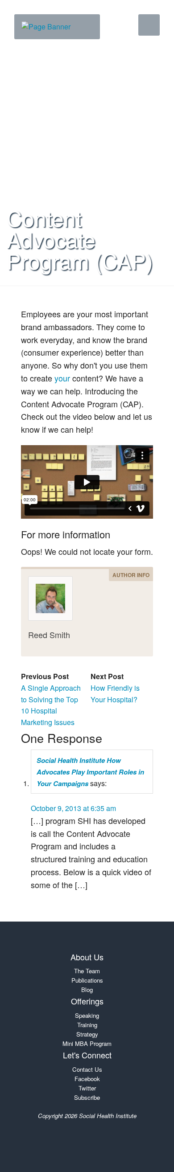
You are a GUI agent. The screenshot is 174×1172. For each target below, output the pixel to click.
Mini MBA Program (87, 1043)
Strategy (87, 1034)
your (62, 378)
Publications (87, 980)
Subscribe (87, 1097)
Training (87, 1024)
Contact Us (87, 1069)
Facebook (87, 1078)
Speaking (87, 1015)
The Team (87, 971)
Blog (87, 989)
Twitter (87, 1088)
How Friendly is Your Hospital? (115, 694)
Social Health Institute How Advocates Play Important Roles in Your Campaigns (90, 771)
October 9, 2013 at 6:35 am (73, 808)
